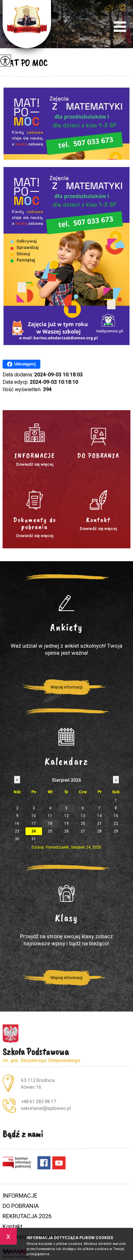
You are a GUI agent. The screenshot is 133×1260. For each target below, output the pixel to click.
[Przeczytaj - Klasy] (66, 893)
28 (99, 831)
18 (50, 823)
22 (116, 823)
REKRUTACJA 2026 (27, 1216)
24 (33, 831)
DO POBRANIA (21, 1205)
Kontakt (12, 1226)
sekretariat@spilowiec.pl (111, 12)
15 (116, 816)
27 (83, 831)
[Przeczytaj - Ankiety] (66, 603)
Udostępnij (25, 364)
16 (17, 823)
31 (33, 839)
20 (83, 823)
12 (66, 816)
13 (83, 816)
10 (33, 816)
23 (17, 831)
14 (99, 816)
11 (50, 816)
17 (33, 823)
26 (66, 831)
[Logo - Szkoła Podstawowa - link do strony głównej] (27, 24)
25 (50, 831)
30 (17, 839)
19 (66, 823)
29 (116, 831)
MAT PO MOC (25, 63)
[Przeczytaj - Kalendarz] (66, 737)
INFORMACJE (20, 1195)
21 (99, 823)
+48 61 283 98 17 (124, 12)
